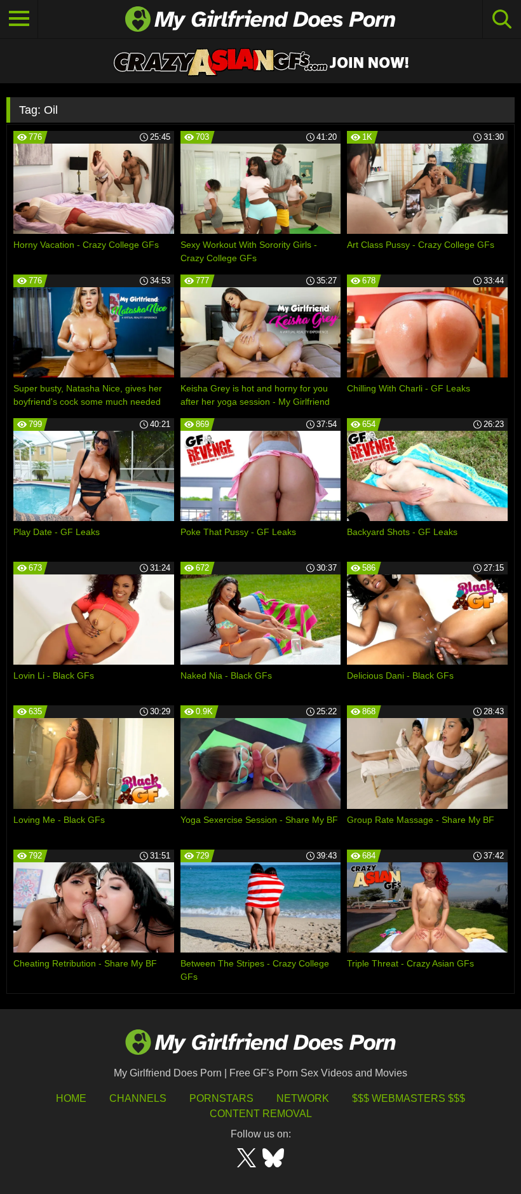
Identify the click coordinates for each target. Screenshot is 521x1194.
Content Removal (261, 1113)
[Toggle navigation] (19, 19)
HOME (71, 1098)
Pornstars (221, 1098)
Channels (137, 1098)
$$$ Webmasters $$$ (408, 1098)
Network (302, 1098)
